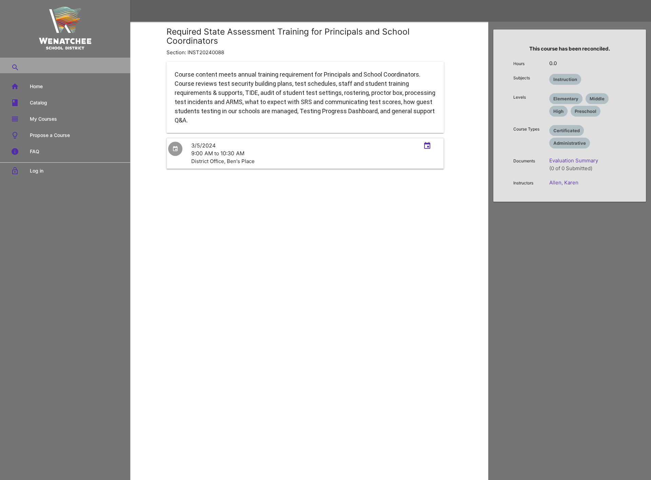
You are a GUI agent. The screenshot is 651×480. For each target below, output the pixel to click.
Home (27, 86)
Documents (524, 160)
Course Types (526, 129)
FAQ (25, 151)
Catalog (29, 103)
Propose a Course (40, 135)
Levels (519, 97)
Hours (519, 63)
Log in (27, 171)
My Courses (34, 119)
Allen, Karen (563, 182)
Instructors (523, 182)
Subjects (521, 77)
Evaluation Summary (573, 160)
